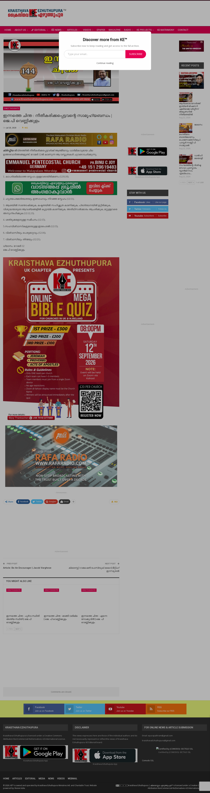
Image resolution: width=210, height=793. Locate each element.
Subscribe (135, 54)
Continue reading (105, 63)
